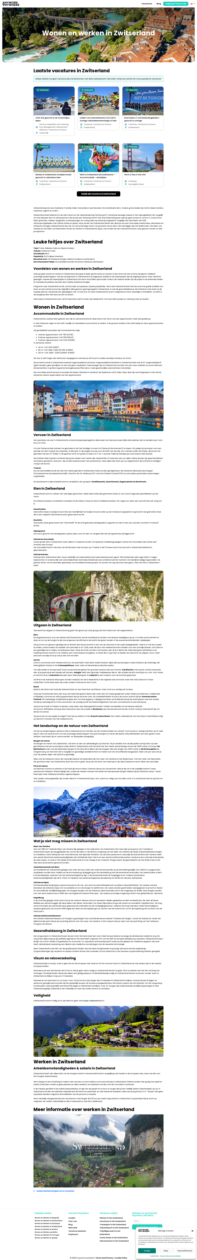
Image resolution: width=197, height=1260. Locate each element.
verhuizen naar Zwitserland (72, 980)
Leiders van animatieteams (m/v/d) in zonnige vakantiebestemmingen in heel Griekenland (98, 121)
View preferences (184, 1251)
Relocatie (72, 1227)
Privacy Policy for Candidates (170, 1256)
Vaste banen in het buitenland (114, 1237)
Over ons (72, 1221)
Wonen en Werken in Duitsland (47, 1223)
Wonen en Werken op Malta (46, 1232)
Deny (166, 1251)
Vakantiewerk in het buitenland (114, 1227)
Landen (71, 1218)
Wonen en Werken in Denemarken (48, 1220)
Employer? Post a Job (176, 3)
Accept (147, 1251)
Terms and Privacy (104, 1258)
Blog (159, 3)
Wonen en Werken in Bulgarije (47, 1218)
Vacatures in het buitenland (113, 1221)
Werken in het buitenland (111, 1218)
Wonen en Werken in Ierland (46, 1229)
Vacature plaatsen (77, 1231)
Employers (73, 1234)
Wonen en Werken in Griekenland (48, 1226)
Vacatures (147, 3)
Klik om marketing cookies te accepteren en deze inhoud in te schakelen (98, 1151)
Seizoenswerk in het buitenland (114, 1241)
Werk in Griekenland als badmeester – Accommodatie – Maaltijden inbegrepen (97, 177)
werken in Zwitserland (151, 217)
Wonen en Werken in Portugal (47, 1235)
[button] (192, 1231)
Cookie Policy (154, 1256)
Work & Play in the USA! (135, 174)
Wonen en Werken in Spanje (46, 1238)
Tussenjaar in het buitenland (113, 1224)
